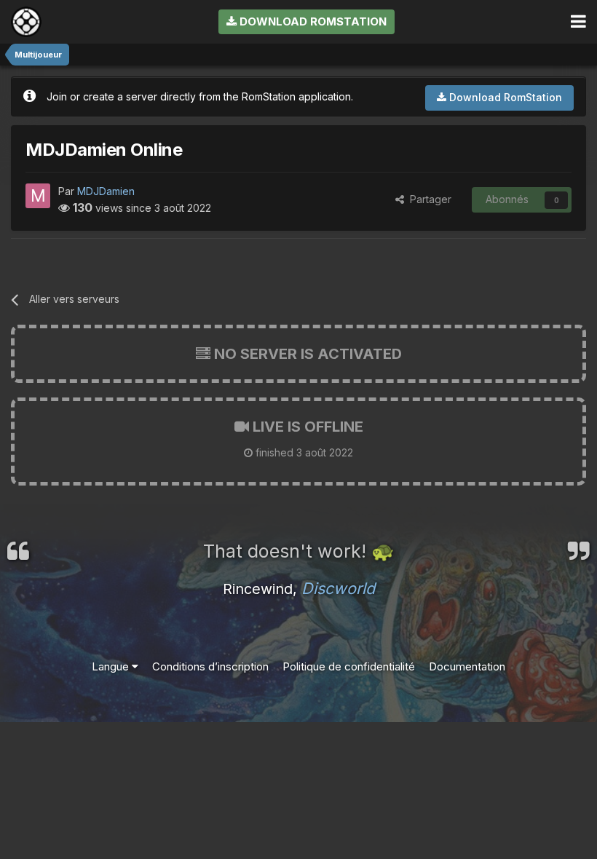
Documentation (467, 666)
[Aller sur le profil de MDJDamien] (37, 195)
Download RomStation (312, 21)
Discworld (338, 588)
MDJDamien (106, 191)
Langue (112, 666)
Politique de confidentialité (348, 666)
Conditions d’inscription (210, 666)
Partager (427, 199)
